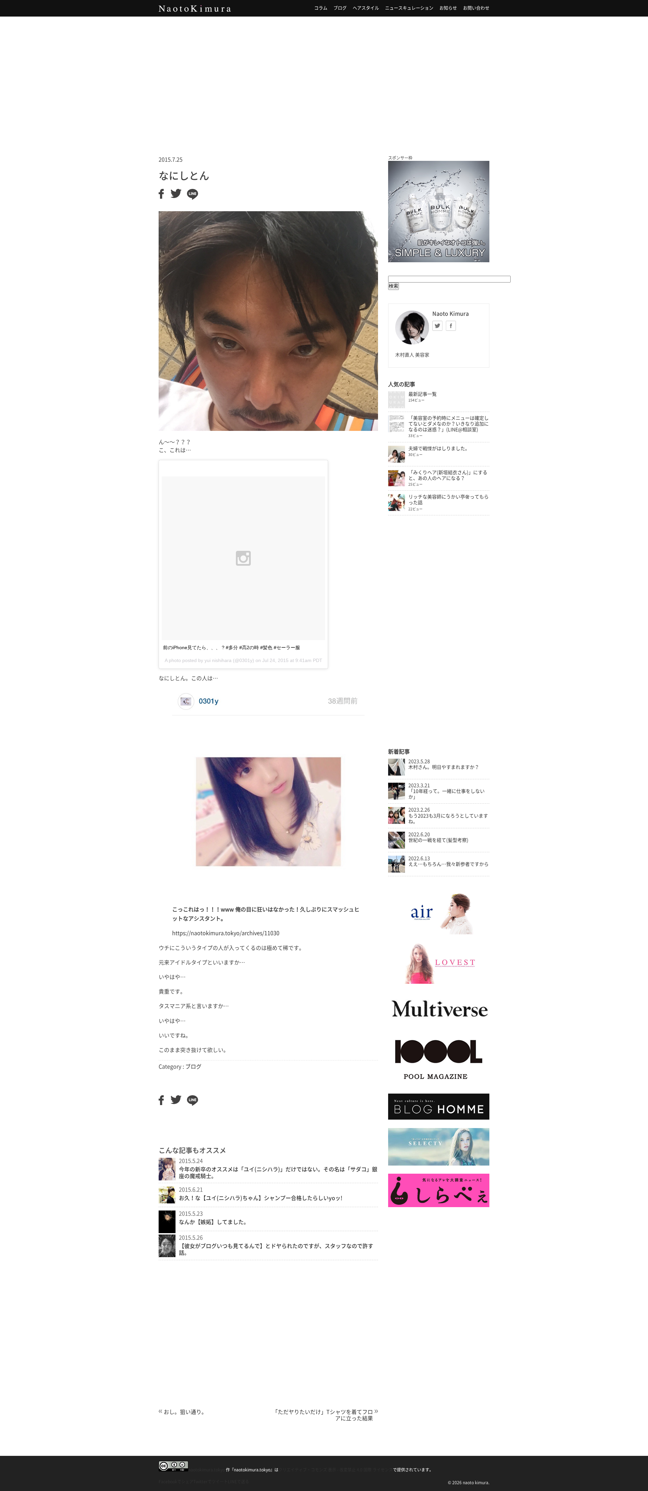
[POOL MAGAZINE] (438, 1083)
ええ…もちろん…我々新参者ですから (448, 864)
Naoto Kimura (195, 8)
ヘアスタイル (366, 8)
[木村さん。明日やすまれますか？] (396, 774)
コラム (320, 8)
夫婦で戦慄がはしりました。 (439, 448)
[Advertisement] (324, 77)
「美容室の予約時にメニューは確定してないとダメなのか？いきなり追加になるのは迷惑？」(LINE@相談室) (448, 424)
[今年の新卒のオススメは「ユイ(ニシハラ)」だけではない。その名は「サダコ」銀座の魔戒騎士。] (167, 1178)
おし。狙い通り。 (185, 1412)
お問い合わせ (476, 8)
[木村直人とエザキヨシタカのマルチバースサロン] (438, 1023)
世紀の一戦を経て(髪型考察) (438, 840)
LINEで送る (238, 1482)
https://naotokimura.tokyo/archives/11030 (225, 933)
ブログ (340, 8)
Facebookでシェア (176, 1482)
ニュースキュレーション (409, 8)
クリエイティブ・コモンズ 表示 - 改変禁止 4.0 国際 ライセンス (335, 1470)
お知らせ (448, 8)
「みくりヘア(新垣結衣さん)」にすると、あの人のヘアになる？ (447, 475)
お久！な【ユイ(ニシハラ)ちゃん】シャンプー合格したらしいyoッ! (260, 1198)
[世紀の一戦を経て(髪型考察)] (396, 847)
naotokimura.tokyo (206, 1470)
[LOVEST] (438, 982)
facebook (451, 326)
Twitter (437, 326)
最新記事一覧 (422, 394)
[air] (438, 932)
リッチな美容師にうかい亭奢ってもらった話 (448, 499)
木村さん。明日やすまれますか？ (443, 767)
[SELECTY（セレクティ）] (438, 1164)
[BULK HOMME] (438, 1118)
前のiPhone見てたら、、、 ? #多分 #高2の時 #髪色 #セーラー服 (231, 647)
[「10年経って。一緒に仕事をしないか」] (396, 798)
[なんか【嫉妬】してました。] (167, 1231)
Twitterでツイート (210, 1482)
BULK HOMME (438, 211)
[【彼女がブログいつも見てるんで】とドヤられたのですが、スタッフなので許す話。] (167, 1255)
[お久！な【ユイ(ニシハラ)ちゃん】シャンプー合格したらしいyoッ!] (167, 1201)
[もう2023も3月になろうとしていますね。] (396, 822)
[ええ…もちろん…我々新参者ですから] (396, 871)
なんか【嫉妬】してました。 (214, 1222)
